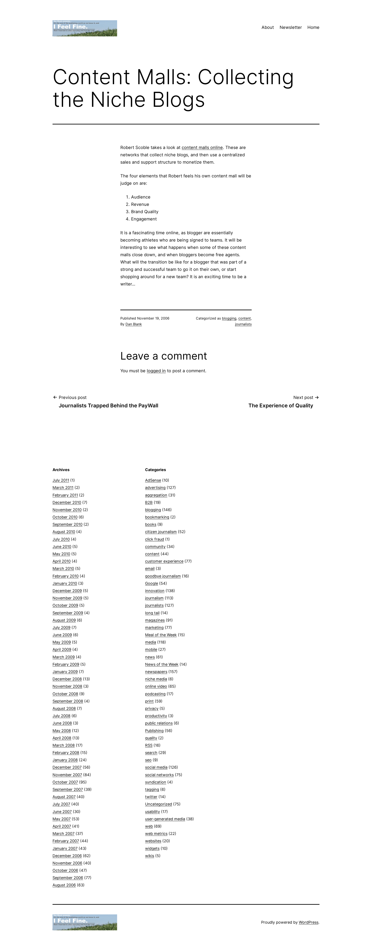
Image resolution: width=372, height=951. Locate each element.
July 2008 (61, 716)
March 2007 (63, 833)
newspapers (156, 671)
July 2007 (61, 804)
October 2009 (65, 605)
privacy (151, 708)
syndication (155, 782)
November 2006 (67, 863)
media (150, 642)
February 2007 (66, 841)
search (151, 752)
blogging (229, 318)
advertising (155, 487)
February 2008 (66, 752)
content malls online (202, 147)
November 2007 (67, 775)
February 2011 (65, 495)
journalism (154, 598)
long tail (152, 613)
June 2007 (62, 811)
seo (148, 760)
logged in (156, 370)
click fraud (154, 539)
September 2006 (68, 877)
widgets (152, 848)
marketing (154, 627)
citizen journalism (161, 531)
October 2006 (65, 870)
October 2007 (65, 782)
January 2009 (65, 671)
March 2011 (63, 487)
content (244, 318)
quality (151, 738)
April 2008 (62, 738)
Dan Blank (134, 324)
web (149, 826)
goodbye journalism (163, 576)
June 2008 (62, 723)
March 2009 (64, 657)
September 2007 (68, 789)
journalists (243, 324)
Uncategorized (158, 804)
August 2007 (64, 796)
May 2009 (62, 642)
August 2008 (64, 708)
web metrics (156, 833)
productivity (156, 716)
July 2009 (61, 627)
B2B (149, 502)
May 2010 (61, 554)
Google (151, 583)
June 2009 (62, 635)
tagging (152, 789)
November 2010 (67, 509)
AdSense (153, 480)
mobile (151, 649)
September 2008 (68, 701)
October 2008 (65, 694)
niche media (156, 679)
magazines (155, 620)
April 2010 (62, 561)
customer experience (164, 561)
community (155, 546)
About (268, 27)
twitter (151, 796)
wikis (149, 855)
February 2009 (66, 664)
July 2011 (61, 480)
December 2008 (67, 679)
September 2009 (68, 613)
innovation (154, 590)
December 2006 (67, 855)
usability (152, 811)
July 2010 (61, 539)
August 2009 (64, 620)
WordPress (308, 922)
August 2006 (64, 885)
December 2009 (67, 590)
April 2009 (62, 649)
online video (156, 686)
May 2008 (62, 730)
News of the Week (161, 664)
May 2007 (62, 819)
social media (156, 767)
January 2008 (65, 760)
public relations (159, 723)
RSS (148, 745)
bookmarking (157, 517)
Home (313, 27)
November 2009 (67, 598)
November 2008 (67, 686)
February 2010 (66, 576)
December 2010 (67, 502)
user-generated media (165, 819)
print (149, 701)
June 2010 (62, 546)
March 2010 (63, 568)
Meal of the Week (161, 635)
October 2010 (65, 517)
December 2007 (67, 767)
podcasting (155, 694)
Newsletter (291, 27)
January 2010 (65, 583)
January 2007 (65, 848)
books (150, 524)
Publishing (154, 730)
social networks (159, 775)
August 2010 (64, 531)
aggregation (156, 495)
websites (153, 841)
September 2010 (67, 524)
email (150, 568)
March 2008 (64, 745)
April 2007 (62, 826)
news (150, 657)
